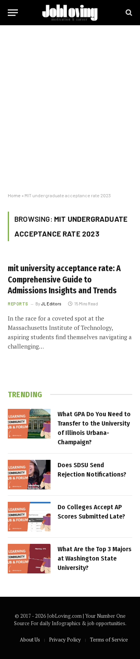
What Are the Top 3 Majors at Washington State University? (94, 558)
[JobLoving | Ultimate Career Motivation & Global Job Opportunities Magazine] (69, 12)
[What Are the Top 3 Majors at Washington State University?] (29, 558)
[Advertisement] (70, 109)
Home (14, 195)
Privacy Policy (65, 639)
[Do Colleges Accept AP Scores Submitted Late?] (29, 516)
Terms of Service (109, 639)
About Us (30, 639)
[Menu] (13, 12)
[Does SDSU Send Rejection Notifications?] (29, 474)
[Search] (128, 12)
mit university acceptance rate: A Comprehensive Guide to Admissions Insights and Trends (64, 279)
